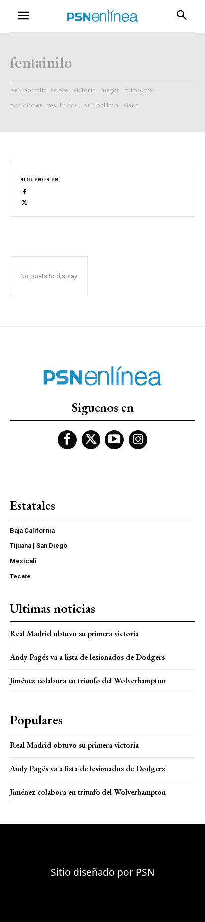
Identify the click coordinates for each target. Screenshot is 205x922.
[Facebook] (24, 191)
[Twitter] (24, 201)
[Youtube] (114, 439)
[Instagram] (138, 439)
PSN (145, 872)
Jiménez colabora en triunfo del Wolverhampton (88, 680)
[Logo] (102, 16)
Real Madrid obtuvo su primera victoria (74, 633)
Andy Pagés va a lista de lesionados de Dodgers (87, 657)
